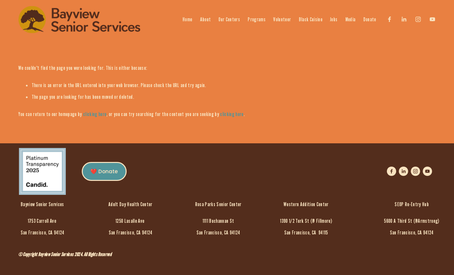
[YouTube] (432, 19)
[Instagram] (418, 19)
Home (187, 19)
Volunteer (282, 19)
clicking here (94, 114)
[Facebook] (389, 19)
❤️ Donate (104, 171)
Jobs (333, 19)
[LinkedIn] (403, 19)
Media (350, 19)
